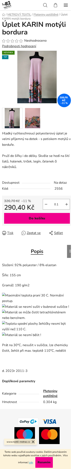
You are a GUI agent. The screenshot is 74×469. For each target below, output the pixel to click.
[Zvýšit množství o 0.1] (67, 204)
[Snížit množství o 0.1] (46, 204)
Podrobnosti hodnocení (19, 46)
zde (31, 462)
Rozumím (44, 462)
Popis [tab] (37, 251)
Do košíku (37, 218)
